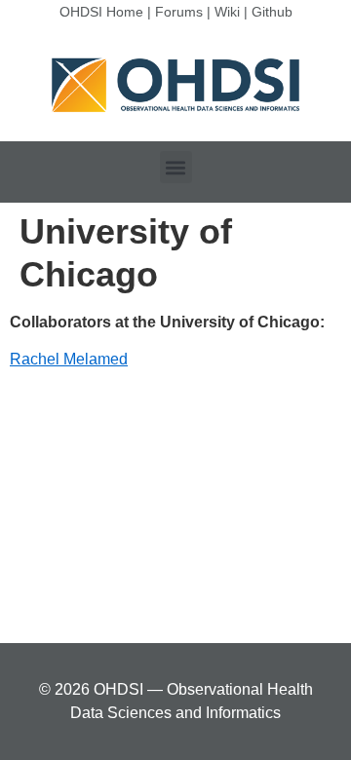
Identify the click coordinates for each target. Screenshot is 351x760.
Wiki (227, 11)
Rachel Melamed (69, 359)
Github (272, 11)
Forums (179, 11)
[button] (176, 167)
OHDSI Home (101, 11)
